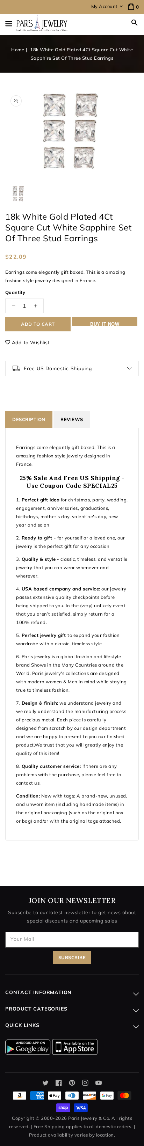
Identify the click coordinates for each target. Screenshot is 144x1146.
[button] (134, 23)
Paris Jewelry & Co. (89, 1118)
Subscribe (72, 957)
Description (28, 419)
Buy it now (104, 324)
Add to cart (38, 324)
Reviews (71, 419)
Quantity (15, 292)
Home (17, 49)
